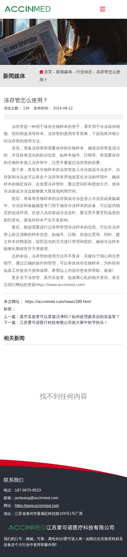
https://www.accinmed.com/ (60, 284)
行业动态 (84, 72)
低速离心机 (78, 277)
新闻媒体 (64, 72)
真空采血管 (54, 277)
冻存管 (18, 126)
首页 (48, 72)
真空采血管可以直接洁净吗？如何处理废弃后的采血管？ (70, 316)
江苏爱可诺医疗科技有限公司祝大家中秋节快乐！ (64, 322)
